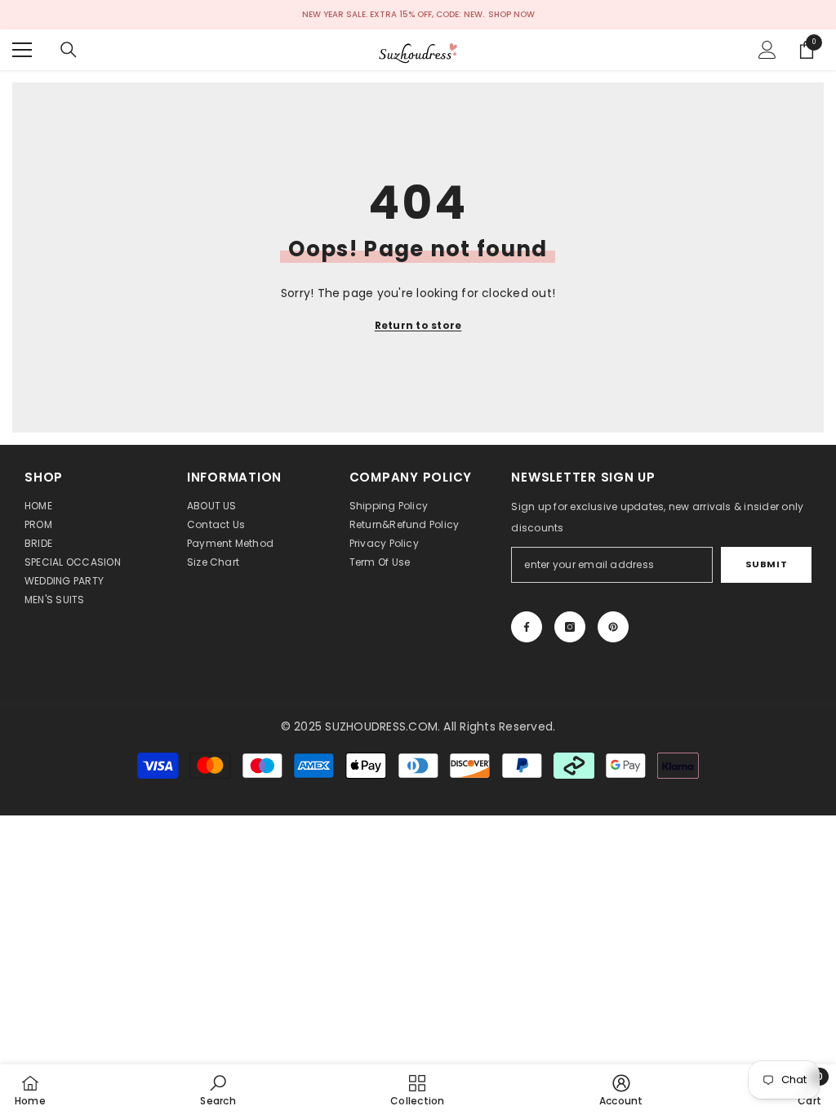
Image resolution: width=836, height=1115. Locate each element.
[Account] (767, 50)
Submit (766, 564)
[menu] (22, 50)
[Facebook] (526, 626)
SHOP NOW (511, 14)
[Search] (68, 50)
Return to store (418, 325)
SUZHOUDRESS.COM (381, 726)
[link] (217, 1090)
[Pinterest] (613, 626)
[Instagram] (569, 626)
